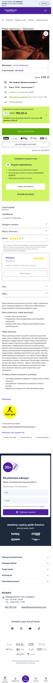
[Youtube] (30, 628)
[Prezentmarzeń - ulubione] (45, 11)
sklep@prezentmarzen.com (33, 607)
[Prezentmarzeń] (11, 10)
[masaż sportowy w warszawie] (25, 45)
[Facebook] (12, 628)
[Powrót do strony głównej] (3, 20)
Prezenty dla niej (26, 437)
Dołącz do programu (25, 186)
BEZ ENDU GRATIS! (37, 97)
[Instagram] (21, 628)
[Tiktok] (38, 628)
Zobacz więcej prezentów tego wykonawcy (18, 427)
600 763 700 (10, 607)
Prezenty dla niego (10, 437)
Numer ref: (36, 150)
